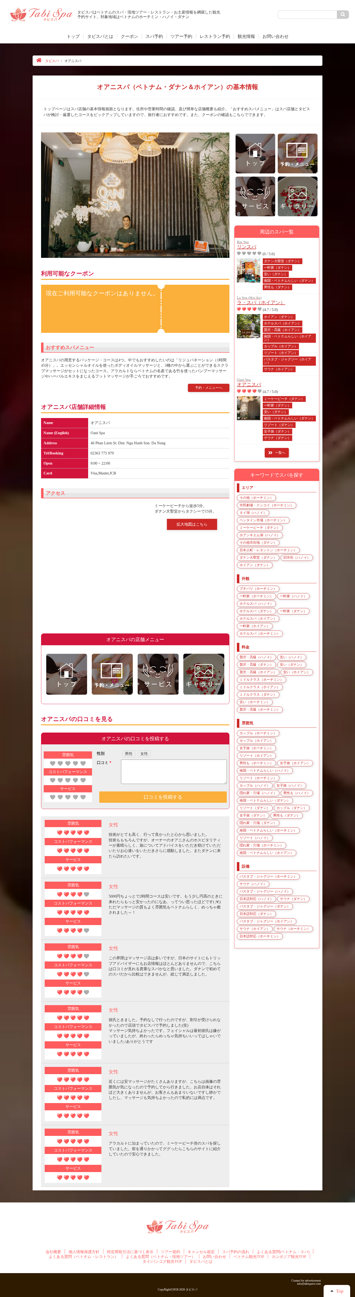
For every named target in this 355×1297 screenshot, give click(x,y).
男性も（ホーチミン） (256, 763)
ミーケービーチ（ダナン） (284, 399)
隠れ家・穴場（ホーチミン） (262, 845)
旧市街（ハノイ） (296, 557)
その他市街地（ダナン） (258, 542)
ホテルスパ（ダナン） (256, 611)
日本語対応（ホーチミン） (260, 936)
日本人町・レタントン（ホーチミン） (268, 550)
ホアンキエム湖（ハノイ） (260, 535)
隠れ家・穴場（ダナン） (258, 823)
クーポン (129, 36)
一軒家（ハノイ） (293, 596)
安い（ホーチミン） (255, 702)
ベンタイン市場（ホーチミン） (263, 520)
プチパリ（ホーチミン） (258, 588)
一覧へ (280, 452)
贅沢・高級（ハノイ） (256, 657)
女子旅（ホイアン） (295, 763)
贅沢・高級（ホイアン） (282, 330)
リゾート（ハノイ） (255, 838)
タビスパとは (100, 36)
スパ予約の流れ (235, 1252)
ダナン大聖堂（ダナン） (282, 261)
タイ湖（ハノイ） (253, 513)
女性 (144, 754)
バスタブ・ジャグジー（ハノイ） (265, 891)
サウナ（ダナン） (277, 438)
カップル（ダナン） (292, 808)
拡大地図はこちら (192, 524)
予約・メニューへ (208, 388)
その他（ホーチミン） (256, 498)
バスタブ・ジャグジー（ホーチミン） (268, 876)
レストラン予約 (215, 36)
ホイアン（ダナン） (279, 317)
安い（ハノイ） (292, 657)
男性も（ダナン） (277, 287)
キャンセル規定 (201, 1252)
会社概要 (53, 1252)
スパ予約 (154, 36)
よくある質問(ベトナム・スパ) (283, 1252)
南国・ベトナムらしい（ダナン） (289, 280)
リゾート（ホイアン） (281, 353)
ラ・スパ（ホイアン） (261, 300)
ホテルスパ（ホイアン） (282, 323)
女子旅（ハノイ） (290, 785)
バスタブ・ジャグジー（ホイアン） (287, 360)
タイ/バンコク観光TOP (162, 1261)
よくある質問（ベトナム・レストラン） (83, 1257)
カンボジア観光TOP (289, 1257)
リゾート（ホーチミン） (258, 778)
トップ (73, 36)
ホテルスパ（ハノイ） (256, 603)
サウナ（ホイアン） (279, 369)
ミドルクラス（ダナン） (258, 694)
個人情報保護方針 (84, 1252)
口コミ (104, 763)
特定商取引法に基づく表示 (130, 1252)
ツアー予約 (181, 36)
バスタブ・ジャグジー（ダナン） (265, 906)
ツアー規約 (170, 1252)
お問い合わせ (276, 36)
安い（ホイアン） (296, 672)
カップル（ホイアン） (281, 346)
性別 (101, 753)
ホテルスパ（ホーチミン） (260, 633)
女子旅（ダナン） (277, 431)
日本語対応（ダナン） (256, 914)
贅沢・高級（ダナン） (256, 664)
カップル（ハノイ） (255, 785)
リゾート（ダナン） (279, 425)
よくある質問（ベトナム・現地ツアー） (160, 1257)
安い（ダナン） (276, 274)
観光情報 (246, 36)
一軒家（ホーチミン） (256, 596)
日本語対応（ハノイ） (256, 899)
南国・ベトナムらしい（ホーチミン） (268, 830)
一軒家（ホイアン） (255, 626)
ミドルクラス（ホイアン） (260, 687)
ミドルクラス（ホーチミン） (262, 679)
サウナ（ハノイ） (253, 884)
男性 (129, 754)
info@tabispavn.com (309, 1283)
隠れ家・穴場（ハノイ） (258, 793)
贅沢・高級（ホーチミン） (260, 709)
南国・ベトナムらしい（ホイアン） (287, 338)
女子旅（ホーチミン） (256, 748)
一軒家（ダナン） (277, 267)
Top (339, 1291)
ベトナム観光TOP (249, 1257)
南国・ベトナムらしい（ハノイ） (265, 770)
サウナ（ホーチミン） (293, 929)
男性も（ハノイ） (296, 793)
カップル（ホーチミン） (258, 733)
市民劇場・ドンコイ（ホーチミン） (267, 505)
